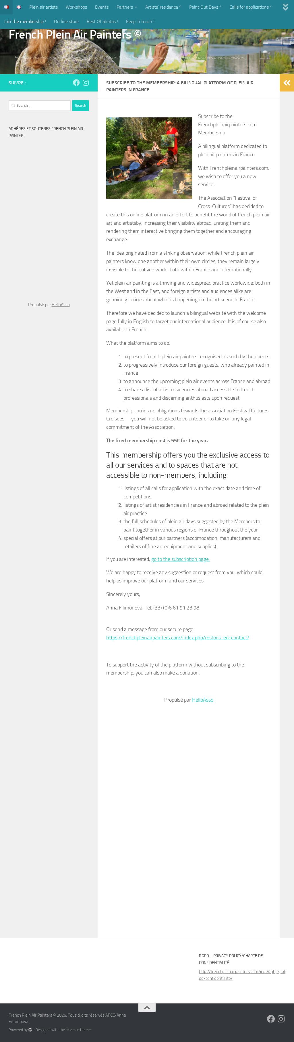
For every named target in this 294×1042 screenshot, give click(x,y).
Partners (125, 7)
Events (102, 7)
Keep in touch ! (140, 21)
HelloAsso (202, 700)
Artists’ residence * (163, 7)
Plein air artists (43, 7)
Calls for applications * (250, 7)
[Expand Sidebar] (287, 83)
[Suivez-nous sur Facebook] (76, 82)
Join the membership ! (25, 21)
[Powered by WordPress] (30, 1030)
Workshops (76, 7)
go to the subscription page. (180, 559)
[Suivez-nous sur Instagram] (85, 82)
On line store (66, 21)
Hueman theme (78, 1030)
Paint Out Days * (205, 7)
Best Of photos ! (102, 21)
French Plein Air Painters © (75, 34)
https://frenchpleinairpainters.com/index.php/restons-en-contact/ (177, 638)
